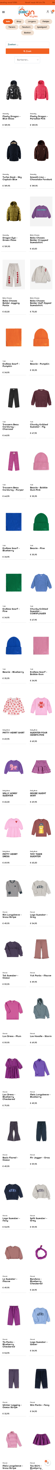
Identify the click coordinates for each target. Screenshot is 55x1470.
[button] (3, 12)
